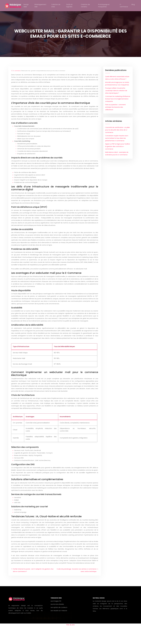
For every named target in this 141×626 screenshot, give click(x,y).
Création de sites (55, 5)
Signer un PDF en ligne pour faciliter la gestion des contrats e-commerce (117, 146)
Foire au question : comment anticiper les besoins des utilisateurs (115, 107)
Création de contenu (85, 5)
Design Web (26, 5)
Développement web (40, 5)
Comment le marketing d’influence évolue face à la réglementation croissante (117, 98)
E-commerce (124, 5)
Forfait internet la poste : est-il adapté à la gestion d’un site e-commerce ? (33, 570)
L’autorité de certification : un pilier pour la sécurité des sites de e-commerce (117, 129)
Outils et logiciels (69, 5)
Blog (133, 4)
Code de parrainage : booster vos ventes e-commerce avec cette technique (76, 570)
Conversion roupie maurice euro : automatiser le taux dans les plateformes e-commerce (117, 138)
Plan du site (70, 625)
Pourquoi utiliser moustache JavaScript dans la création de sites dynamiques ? (116, 90)
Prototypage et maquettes (104, 5)
